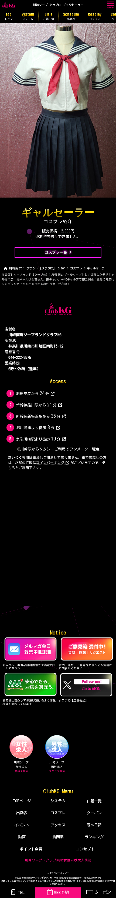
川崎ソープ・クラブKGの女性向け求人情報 (58, 860)
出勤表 (22, 813)
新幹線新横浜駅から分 (38, 415)
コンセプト (85, 849)
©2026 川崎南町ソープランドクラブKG (33, 878)
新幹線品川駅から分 (36, 404)
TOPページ (22, 801)
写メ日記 (94, 825)
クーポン (94, 813)
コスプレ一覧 (56, 252)
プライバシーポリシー (58, 873)
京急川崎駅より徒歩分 (38, 438)
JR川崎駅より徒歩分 (35, 427)
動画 (22, 837)
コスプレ (58, 813)
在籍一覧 (94, 801)
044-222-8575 (19, 357)
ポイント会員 (31, 849)
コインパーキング (50, 463)
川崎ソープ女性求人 (21, 767)
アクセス (58, 825)
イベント (21, 825)
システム (58, 801)
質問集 (58, 837)
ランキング (94, 837)
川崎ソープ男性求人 (57, 767)
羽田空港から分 (32, 393)
